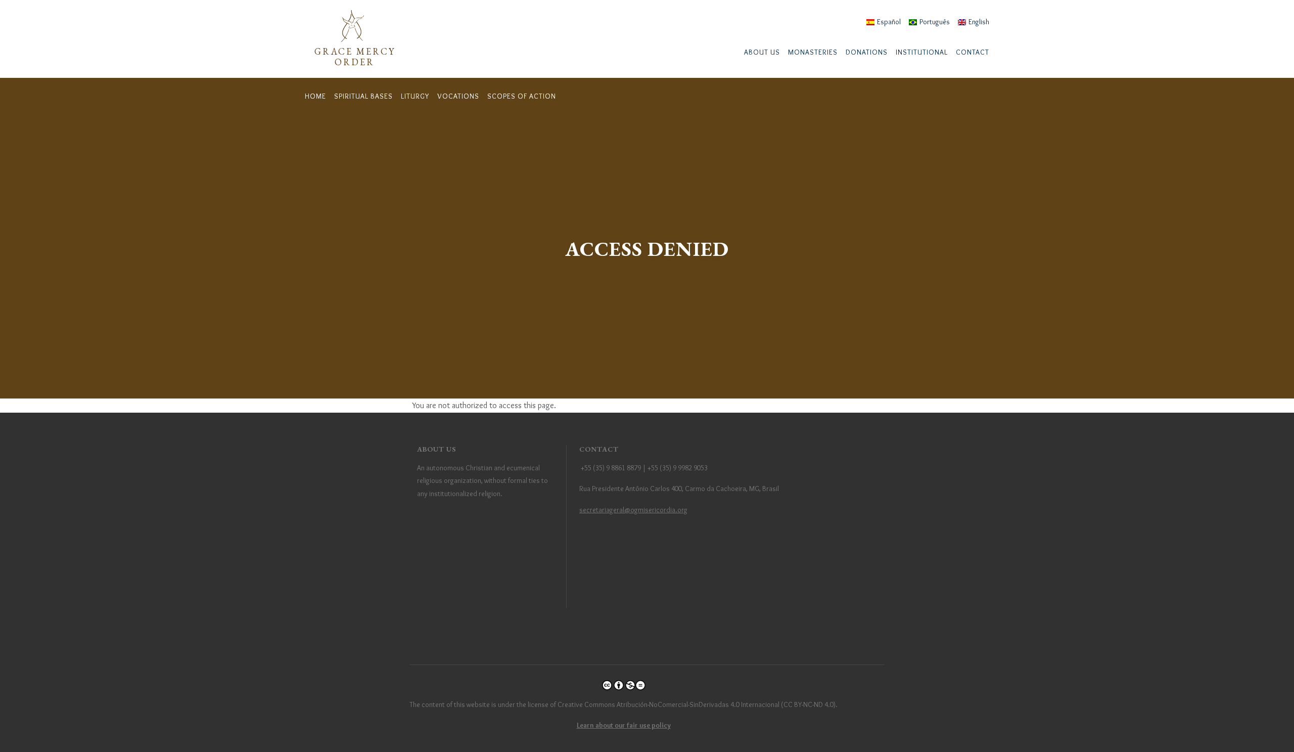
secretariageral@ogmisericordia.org (633, 509)
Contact (972, 52)
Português (934, 21)
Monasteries (813, 52)
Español (889, 21)
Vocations (458, 96)
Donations (867, 52)
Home (315, 96)
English (978, 21)
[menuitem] (762, 52)
